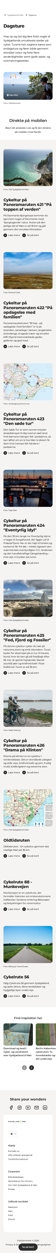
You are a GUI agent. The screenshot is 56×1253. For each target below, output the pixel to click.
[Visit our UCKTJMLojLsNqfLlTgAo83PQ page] (28, 1107)
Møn (10, 1211)
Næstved (12, 1207)
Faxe (10, 1215)
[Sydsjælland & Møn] (17, 1121)
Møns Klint (13, 95)
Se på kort (28, 1247)
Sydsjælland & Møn (15, 15)
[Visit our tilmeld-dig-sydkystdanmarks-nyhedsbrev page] (36, 1107)
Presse (11, 1189)
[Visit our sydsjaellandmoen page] (11, 1107)
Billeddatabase (16, 1177)
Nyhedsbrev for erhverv (20, 1181)
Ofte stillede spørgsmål (20, 1155)
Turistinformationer (18, 1159)
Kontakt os (13, 1151)
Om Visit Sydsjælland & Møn (22, 1185)
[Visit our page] (19, 1107)
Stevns (11, 1219)
